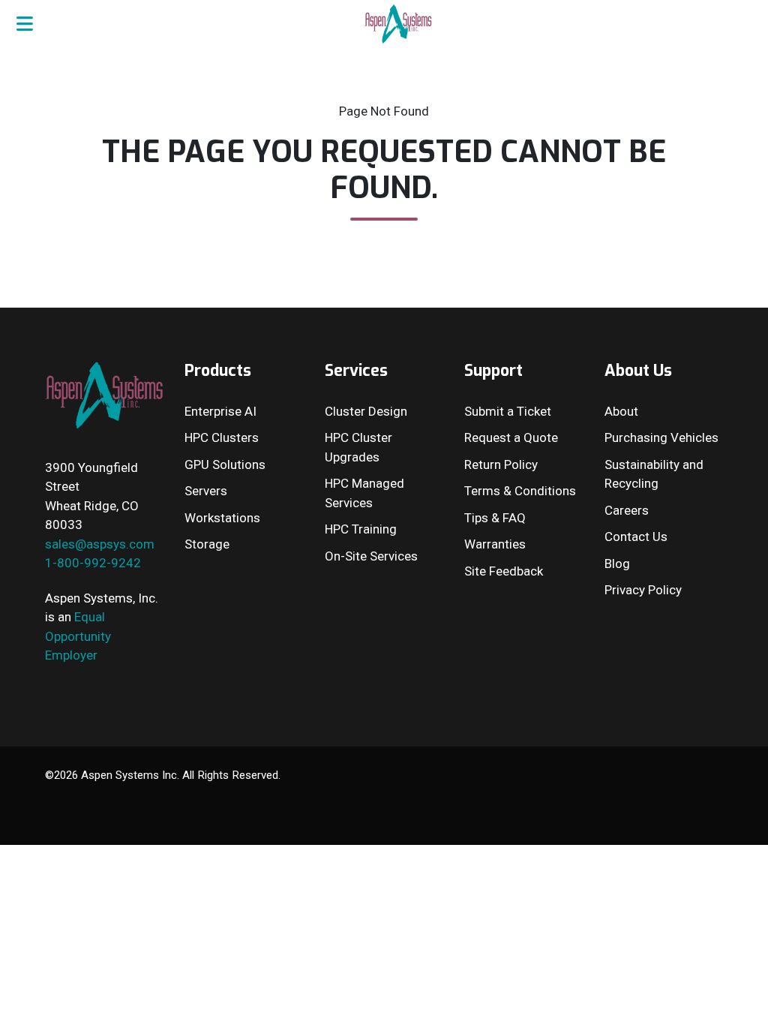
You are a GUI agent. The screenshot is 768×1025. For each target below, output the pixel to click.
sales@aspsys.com (99, 544)
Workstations (222, 517)
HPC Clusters (221, 437)
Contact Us (636, 536)
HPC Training (361, 529)
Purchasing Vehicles (661, 437)
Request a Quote (511, 437)
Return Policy (501, 464)
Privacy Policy (643, 589)
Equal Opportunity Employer (78, 636)
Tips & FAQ (495, 517)
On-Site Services (371, 556)
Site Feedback (503, 571)
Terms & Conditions (520, 490)
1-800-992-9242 (93, 562)
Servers (205, 490)
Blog (617, 563)
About (621, 411)
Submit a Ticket (507, 411)
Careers (626, 510)
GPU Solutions (225, 464)
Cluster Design (366, 411)
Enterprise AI (220, 411)
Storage (207, 544)
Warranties (495, 544)
